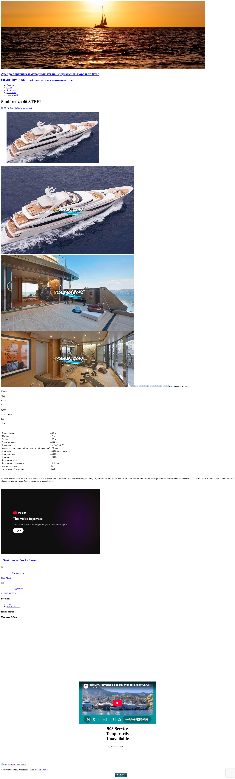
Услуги (10, 604)
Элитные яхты (24, 108)
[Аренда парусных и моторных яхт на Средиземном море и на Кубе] (103, 68)
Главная (10, 85)
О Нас (9, 88)
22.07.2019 (6, 108)
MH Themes (42, 770)
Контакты (11, 92)
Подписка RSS (13, 95)
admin (14, 108)
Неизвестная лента (17, 764)
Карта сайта (12, 90)
